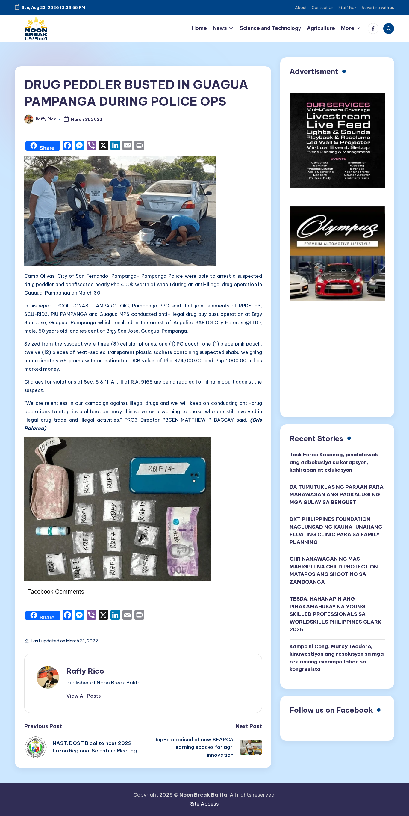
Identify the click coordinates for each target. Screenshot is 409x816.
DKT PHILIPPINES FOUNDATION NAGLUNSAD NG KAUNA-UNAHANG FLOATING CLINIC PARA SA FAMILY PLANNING (336, 530)
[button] (83, 696)
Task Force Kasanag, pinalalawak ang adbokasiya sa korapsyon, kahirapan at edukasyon (334, 462)
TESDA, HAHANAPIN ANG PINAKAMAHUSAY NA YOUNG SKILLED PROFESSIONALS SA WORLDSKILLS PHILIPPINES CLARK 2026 (335, 614)
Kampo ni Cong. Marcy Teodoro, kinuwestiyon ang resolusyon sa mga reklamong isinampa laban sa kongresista (337, 658)
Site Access (204, 803)
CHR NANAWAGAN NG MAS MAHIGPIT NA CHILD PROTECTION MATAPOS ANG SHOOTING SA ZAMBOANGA (334, 570)
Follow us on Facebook (331, 709)
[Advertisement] (337, 361)
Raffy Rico (85, 670)
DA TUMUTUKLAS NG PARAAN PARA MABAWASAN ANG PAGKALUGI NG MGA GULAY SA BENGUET (337, 495)
